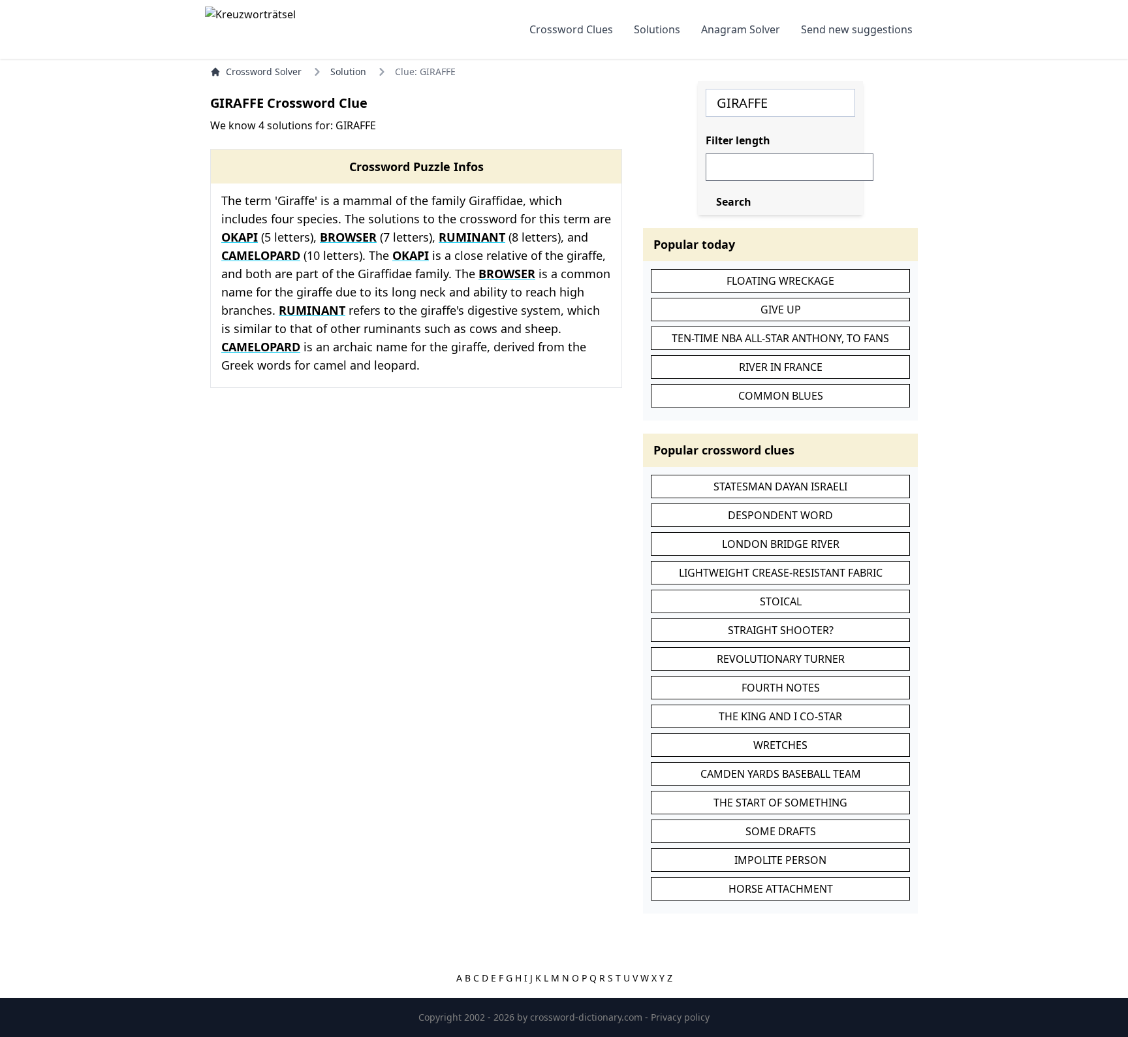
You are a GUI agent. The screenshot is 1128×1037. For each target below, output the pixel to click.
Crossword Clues (571, 29)
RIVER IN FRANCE (780, 367)
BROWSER (348, 237)
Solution (348, 71)
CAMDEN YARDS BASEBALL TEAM (780, 774)
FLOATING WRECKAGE (780, 281)
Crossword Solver (264, 71)
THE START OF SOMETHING (780, 802)
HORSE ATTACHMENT (780, 889)
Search (733, 202)
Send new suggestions (857, 29)
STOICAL (781, 601)
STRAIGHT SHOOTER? (781, 630)
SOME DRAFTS (780, 831)
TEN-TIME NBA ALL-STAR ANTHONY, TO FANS (780, 338)
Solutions (657, 29)
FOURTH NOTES (781, 687)
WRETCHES (780, 745)
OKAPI (239, 237)
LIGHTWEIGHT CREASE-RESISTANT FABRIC (781, 573)
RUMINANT (472, 237)
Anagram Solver (740, 29)
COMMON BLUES (780, 396)
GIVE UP (780, 309)
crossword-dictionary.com (587, 1017)
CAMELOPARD (260, 255)
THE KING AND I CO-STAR (780, 716)
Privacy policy (680, 1017)
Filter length (738, 140)
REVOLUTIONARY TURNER (781, 659)
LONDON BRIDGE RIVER (780, 544)
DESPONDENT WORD (780, 515)
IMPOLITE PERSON (780, 860)
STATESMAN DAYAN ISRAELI (780, 486)
